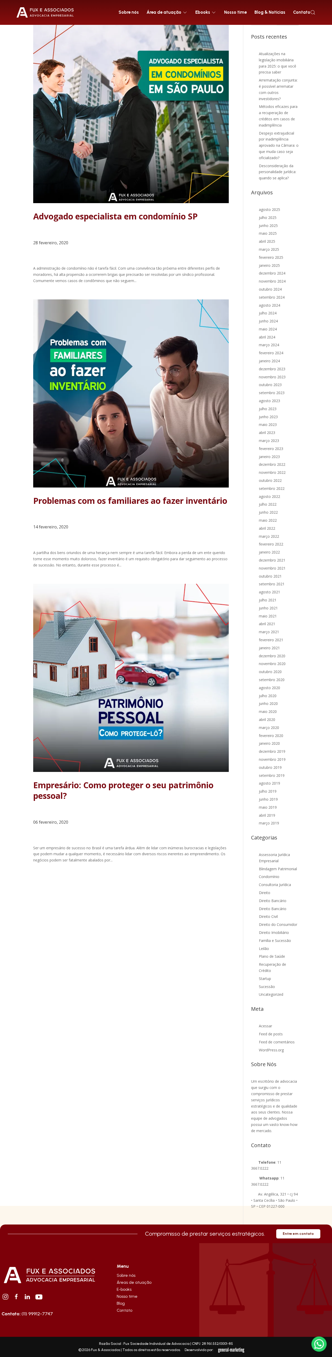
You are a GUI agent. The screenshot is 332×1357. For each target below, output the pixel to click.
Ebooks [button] (202, 12)
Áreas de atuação (134, 1282)
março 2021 (269, 631)
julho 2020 (267, 695)
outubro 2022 (270, 480)
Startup (265, 978)
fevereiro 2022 (271, 544)
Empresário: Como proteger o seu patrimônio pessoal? (123, 790)
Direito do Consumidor (278, 924)
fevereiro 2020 (271, 735)
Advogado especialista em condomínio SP (115, 216)
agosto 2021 (269, 591)
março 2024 (269, 344)
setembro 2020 (272, 679)
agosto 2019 (269, 783)
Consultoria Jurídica (275, 884)
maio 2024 (268, 329)
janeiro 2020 (269, 743)
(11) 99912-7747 (27, 1314)
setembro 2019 (272, 775)
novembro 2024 (272, 281)
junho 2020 (268, 703)
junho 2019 (268, 799)
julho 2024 (267, 313)
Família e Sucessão (275, 940)
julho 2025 (267, 217)
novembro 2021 (272, 568)
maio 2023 (268, 424)
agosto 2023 (269, 400)
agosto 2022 (269, 496)
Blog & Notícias (269, 12)
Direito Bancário (272, 900)
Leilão (264, 948)
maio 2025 (268, 233)
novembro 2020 (272, 663)
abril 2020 (267, 719)
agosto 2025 (269, 209)
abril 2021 (267, 623)
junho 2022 (268, 512)
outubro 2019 (270, 767)
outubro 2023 (270, 384)
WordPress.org (271, 1050)
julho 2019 (267, 791)
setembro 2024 (272, 297)
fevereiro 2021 (271, 639)
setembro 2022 (272, 488)
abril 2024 (267, 337)
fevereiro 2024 (271, 352)
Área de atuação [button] (164, 12)
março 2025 (269, 249)
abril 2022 (267, 528)
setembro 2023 (272, 392)
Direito (264, 892)
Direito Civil (268, 916)
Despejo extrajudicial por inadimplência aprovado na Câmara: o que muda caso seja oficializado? (279, 145)
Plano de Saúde (272, 956)
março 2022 (269, 536)
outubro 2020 (270, 671)
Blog (121, 1303)
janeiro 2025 (269, 265)
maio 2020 (268, 711)
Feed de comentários (277, 1041)
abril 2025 (267, 241)
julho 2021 (267, 600)
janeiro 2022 (269, 552)
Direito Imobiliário (274, 932)
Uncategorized (271, 994)
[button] (312, 12)
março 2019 (269, 823)
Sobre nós (129, 12)
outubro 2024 (270, 289)
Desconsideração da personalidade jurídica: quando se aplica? (277, 172)
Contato (301, 12)
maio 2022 (268, 520)
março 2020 (269, 727)
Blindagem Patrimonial (278, 868)
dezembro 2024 (272, 273)
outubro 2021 (270, 576)
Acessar (265, 1025)
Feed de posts (271, 1033)
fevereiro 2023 (271, 448)
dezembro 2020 (272, 655)
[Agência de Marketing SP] (231, 1350)
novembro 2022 (272, 472)
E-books (124, 1289)
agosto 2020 (269, 687)
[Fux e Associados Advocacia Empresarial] (49, 1274)
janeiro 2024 (269, 360)
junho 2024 (268, 321)
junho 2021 (268, 608)
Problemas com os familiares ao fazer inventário (130, 500)
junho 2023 (268, 416)
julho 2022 (267, 504)
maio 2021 (268, 616)
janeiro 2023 (269, 456)
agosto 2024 (269, 305)
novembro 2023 (272, 376)
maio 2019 (268, 807)
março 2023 (269, 440)
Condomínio (269, 876)
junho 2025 (268, 225)
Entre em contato (298, 1233)
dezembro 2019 (272, 751)
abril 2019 (267, 815)
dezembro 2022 (272, 464)
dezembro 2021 (272, 560)
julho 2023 (267, 408)
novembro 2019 (272, 759)
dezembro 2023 (272, 368)
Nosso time (235, 12)
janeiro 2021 (269, 647)
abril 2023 (267, 432)
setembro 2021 (272, 583)
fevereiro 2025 (271, 257)
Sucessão (267, 986)
